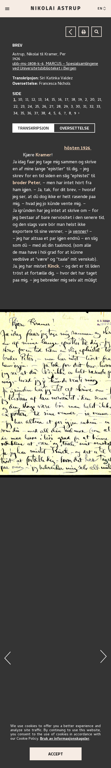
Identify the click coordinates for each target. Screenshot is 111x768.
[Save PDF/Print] (83, 32)
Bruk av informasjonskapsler (64, 739)
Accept (55, 754)
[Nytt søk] (96, 32)
